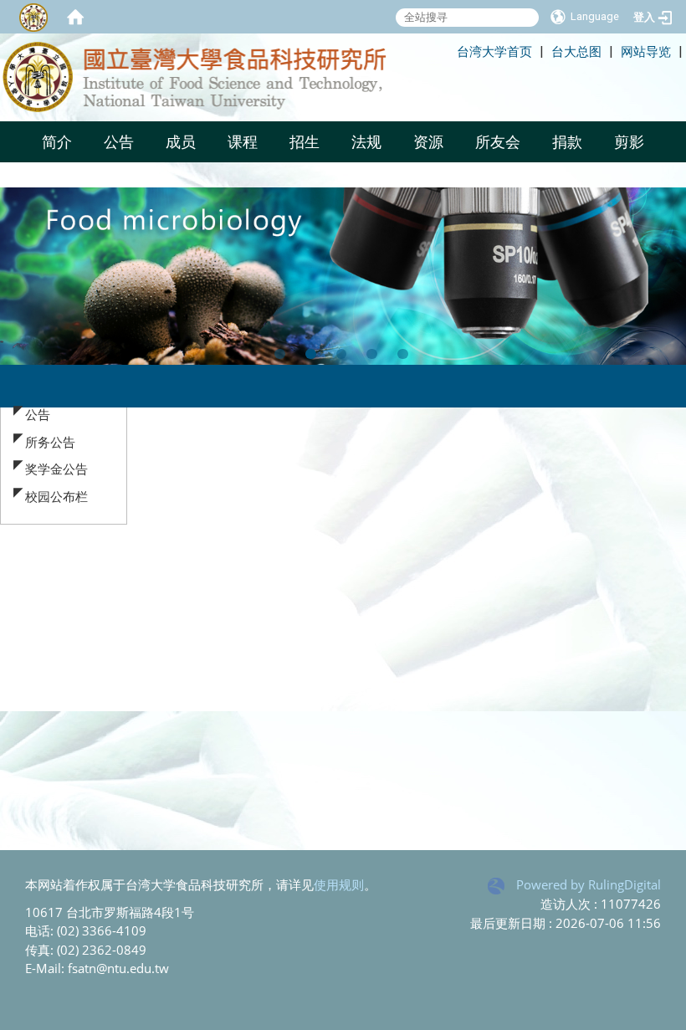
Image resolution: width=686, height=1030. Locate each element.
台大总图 (576, 51)
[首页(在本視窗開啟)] (75, 16)
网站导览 (646, 51)
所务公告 (50, 441)
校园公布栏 (56, 496)
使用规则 (339, 884)
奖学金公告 (56, 468)
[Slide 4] (371, 354)
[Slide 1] (279, 354)
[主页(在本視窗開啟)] (217, 77)
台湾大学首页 (494, 51)
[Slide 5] (402, 354)
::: (449, 51)
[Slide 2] (310, 354)
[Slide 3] (341, 354)
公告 (37, 414)
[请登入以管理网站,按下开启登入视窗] (33, 16)
